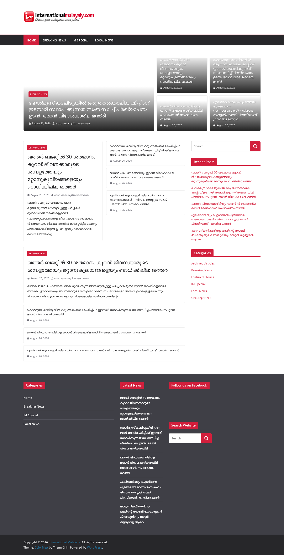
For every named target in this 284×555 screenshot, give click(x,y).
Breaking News (54, 40)
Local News (104, 40)
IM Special (80, 40)
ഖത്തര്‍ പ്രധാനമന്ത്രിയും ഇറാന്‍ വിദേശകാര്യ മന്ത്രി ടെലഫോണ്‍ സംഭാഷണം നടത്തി (181, 112)
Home (31, 40)
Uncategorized (201, 298)
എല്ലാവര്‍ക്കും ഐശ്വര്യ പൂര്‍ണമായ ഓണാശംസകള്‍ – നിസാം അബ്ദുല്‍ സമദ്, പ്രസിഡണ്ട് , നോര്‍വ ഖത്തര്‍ (235, 110)
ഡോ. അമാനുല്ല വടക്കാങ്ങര (73, 123)
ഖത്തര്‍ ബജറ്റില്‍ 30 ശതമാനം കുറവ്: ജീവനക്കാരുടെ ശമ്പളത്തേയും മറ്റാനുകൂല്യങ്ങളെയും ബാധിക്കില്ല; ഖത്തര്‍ (178, 71)
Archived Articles (203, 263)
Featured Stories (202, 277)
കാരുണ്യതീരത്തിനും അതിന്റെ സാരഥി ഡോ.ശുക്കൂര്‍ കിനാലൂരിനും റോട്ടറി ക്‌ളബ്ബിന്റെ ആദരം (222, 234)
